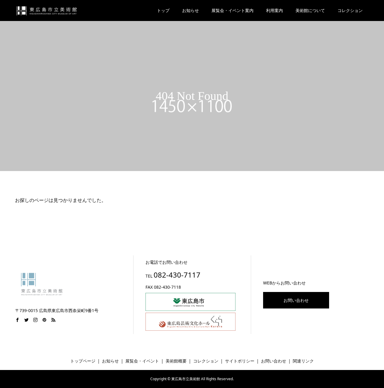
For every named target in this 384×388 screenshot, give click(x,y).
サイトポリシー (239, 361)
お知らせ (190, 10)
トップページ (82, 361)
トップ (163, 10)
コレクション (205, 361)
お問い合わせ (296, 300)
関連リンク (303, 361)
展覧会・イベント (142, 361)
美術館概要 (176, 361)
